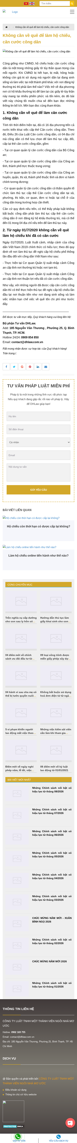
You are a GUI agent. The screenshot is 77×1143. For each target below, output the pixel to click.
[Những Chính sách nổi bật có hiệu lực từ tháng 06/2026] (17, 837)
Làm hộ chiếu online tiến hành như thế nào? (38, 555)
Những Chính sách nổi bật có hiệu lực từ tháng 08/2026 (52, 789)
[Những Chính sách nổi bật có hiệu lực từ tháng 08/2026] (17, 793)
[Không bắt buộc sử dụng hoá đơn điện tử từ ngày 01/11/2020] (56, 675)
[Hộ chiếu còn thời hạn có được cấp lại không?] (38, 518)
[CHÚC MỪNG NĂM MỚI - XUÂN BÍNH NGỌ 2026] (17, 924)
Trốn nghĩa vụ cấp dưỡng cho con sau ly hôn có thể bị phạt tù (21, 621)
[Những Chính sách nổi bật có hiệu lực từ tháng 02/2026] (17, 945)
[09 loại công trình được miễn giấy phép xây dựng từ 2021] (56, 638)
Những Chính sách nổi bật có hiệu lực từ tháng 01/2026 (52, 985)
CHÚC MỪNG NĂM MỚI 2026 (49, 961)
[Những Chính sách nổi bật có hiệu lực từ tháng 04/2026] (17, 880)
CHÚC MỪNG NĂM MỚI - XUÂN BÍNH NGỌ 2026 (52, 920)
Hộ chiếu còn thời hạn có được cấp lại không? (38, 526)
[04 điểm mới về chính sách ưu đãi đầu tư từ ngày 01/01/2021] (21, 638)
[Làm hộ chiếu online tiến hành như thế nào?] (38, 547)
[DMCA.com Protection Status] (14, 1126)
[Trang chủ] (38, 12)
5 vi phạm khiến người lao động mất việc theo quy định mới (19, 733)
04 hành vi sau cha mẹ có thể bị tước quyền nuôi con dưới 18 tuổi (21, 696)
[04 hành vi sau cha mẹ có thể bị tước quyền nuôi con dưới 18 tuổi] (21, 675)
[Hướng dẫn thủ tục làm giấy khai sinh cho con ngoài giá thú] (56, 601)
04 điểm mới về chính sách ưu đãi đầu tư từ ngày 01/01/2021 (18, 659)
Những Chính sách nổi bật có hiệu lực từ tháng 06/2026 (52, 833)
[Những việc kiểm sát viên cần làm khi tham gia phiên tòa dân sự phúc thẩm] (56, 713)
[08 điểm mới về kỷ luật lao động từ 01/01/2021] (56, 750)
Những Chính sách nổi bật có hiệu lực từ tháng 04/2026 (52, 876)
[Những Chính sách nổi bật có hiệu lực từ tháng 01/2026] (17, 988)
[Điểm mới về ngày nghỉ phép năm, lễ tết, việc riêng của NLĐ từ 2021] (21, 750)
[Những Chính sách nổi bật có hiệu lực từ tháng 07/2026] (17, 815)
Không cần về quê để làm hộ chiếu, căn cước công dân (42, 27)
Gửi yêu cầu (38, 489)
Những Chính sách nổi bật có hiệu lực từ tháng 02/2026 (52, 941)
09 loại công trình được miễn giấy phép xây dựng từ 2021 (55, 659)
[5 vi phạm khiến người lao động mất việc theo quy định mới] (21, 713)
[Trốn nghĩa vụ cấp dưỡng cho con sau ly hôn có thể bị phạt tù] (21, 601)
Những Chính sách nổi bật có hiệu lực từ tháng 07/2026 (52, 811)
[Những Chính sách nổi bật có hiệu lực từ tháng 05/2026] (17, 858)
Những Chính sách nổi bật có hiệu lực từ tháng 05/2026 (52, 854)
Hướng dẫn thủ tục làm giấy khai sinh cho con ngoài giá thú (54, 621)
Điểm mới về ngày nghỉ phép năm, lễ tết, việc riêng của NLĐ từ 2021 (19, 770)
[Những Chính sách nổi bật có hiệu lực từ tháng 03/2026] (17, 902)
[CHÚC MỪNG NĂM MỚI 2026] (17, 967)
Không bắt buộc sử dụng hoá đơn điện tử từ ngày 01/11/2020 (55, 696)
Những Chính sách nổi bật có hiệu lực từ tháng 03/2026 (52, 898)
